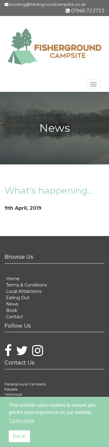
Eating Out (16, 295)
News (10, 301)
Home (11, 279)
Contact (13, 312)
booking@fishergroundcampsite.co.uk (56, 5)
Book (10, 306)
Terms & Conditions (23, 285)
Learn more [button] (22, 420)
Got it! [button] (19, 436)
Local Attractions (21, 290)
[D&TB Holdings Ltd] (54, 48)
